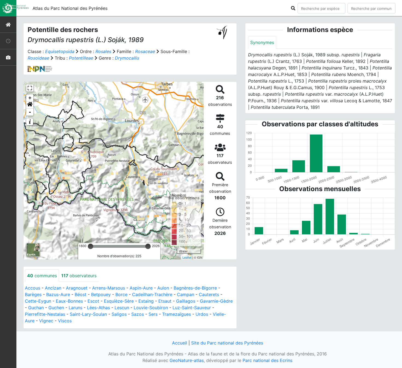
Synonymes (262, 42)
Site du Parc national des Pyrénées (227, 343)
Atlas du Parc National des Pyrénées (70, 8)
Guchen (56, 307)
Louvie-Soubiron (151, 307)
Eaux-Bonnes (69, 301)
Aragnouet (77, 288)
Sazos (137, 314)
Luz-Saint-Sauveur (192, 307)
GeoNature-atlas (187, 360)
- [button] (29, 112)
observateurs (79, 275)
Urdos (202, 314)
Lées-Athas (98, 307)
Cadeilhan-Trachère (152, 294)
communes (42, 275)
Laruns (75, 307)
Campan (185, 294)
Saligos (119, 314)
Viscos (65, 320)
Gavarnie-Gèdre (216, 301)
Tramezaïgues (176, 314)
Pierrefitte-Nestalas (45, 314)
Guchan (36, 307)
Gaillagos (185, 301)
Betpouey (101, 294)
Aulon (163, 288)
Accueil (179, 343)
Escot (93, 301)
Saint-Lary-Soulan (88, 314)
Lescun (122, 307)
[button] (29, 105)
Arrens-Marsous (108, 288)
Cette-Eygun (38, 301)
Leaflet (186, 257)
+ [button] (29, 98)
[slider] (90, 246)
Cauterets (209, 294)
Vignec (46, 320)
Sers (153, 314)
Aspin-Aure (141, 288)
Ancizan (53, 288)
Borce (121, 294)
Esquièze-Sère (119, 301)
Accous (32, 288)
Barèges (33, 294)
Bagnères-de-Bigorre (195, 288)
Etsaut (164, 301)
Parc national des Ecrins (267, 360)
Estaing (146, 301)
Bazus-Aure (58, 294)
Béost (80, 294)
